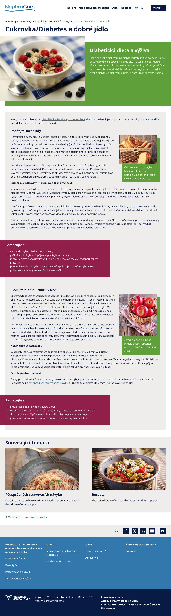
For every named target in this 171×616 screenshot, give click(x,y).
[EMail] (152, 531)
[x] (135, 531)
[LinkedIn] (143, 531)
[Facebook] (126, 531)
